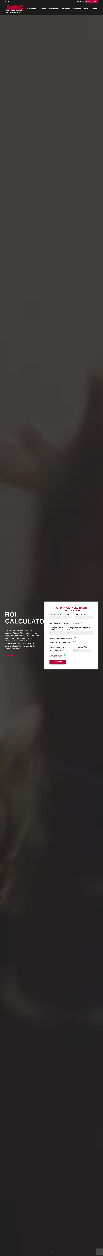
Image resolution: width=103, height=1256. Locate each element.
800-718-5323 (80, 1)
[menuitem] (91, 1)
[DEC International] (14, 9)
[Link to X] (5, 1)
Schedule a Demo (91, 1)
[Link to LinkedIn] (8, 1)
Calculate (58, 662)
